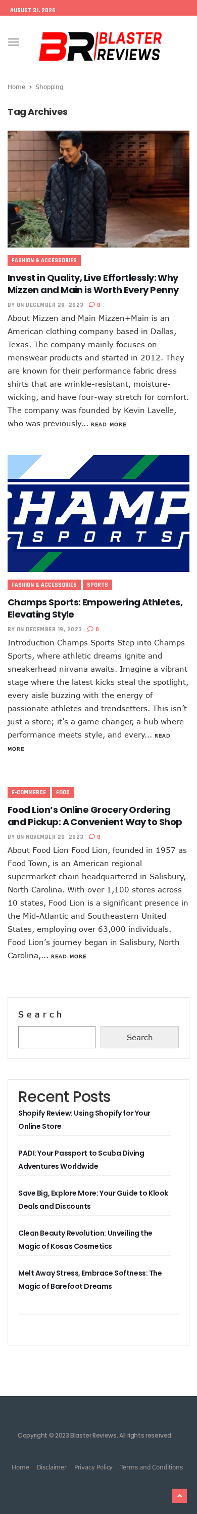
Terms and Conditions (151, 1466)
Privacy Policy (93, 1466)
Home (16, 86)
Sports (97, 585)
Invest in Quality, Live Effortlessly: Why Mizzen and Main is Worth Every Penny (93, 283)
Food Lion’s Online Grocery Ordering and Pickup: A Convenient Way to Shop (95, 815)
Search (41, 1014)
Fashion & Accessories (44, 260)
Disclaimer (52, 1466)
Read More (108, 424)
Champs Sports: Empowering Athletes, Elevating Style (95, 608)
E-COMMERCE (29, 792)
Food (63, 792)
